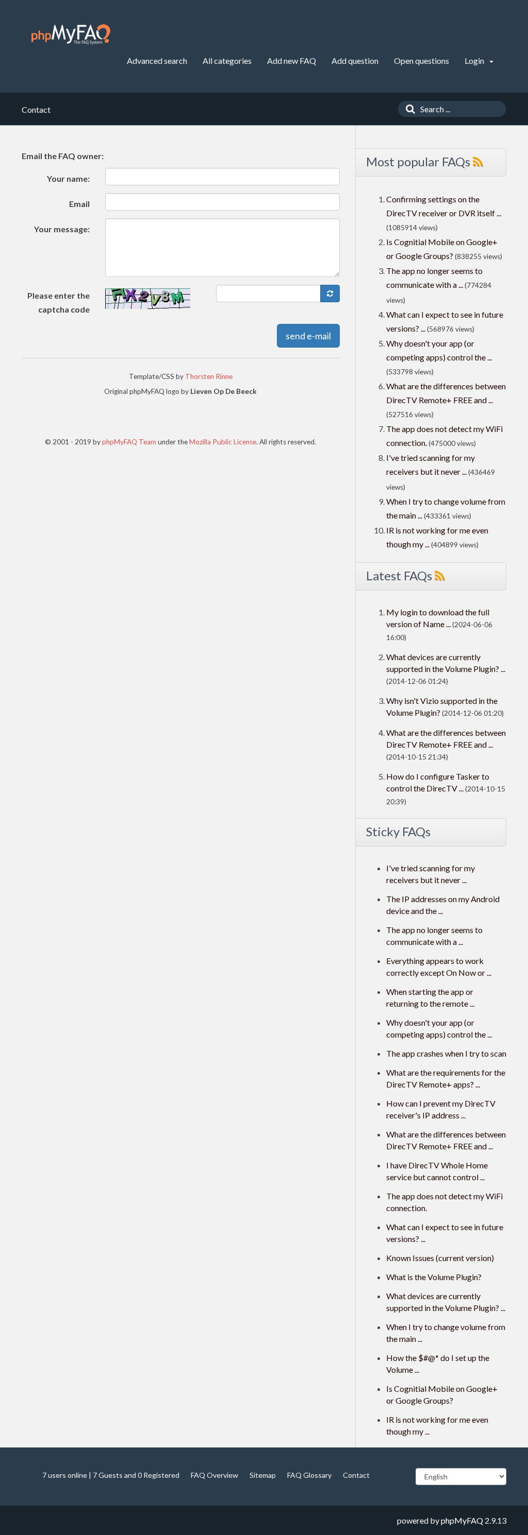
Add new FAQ (291, 60)
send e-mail (308, 335)
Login (475, 60)
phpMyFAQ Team (129, 442)
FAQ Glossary (309, 1475)
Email (79, 204)
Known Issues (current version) (440, 1258)
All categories (227, 60)
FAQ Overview (214, 1475)
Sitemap (263, 1475)
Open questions (421, 60)
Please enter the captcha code (58, 302)
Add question (355, 60)
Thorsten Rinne (209, 376)
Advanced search (157, 60)
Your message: (62, 229)
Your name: (68, 178)
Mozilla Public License (222, 442)
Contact (356, 1475)
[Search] (408, 109)
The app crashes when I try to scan (446, 1053)
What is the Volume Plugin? (434, 1277)
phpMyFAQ (462, 1520)
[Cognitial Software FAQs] (71, 34)
